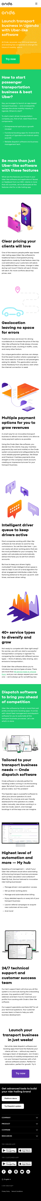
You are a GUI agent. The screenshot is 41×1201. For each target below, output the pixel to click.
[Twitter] (10, 1172)
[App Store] (25, 1150)
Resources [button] (7, 1136)
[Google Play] (9, 1150)
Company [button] (6, 1118)
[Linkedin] (28, 1172)
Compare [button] (6, 1130)
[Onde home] (7, 3)
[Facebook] (4, 1172)
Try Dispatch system (12, 1106)
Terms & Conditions (17, 1191)
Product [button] (6, 1124)
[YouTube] (22, 1172)
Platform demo (10, 1098)
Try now (11, 59)
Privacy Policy (6, 1191)
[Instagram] (16, 1172)
